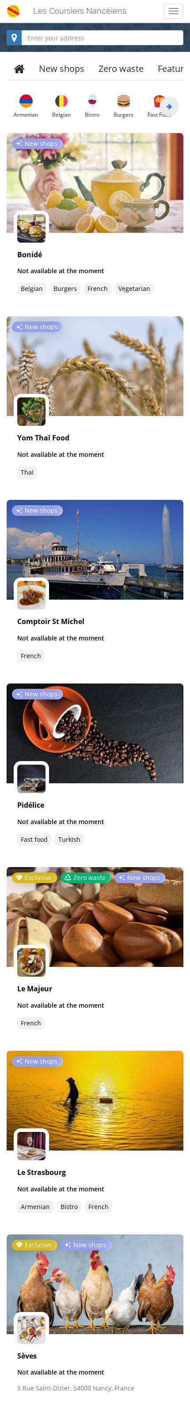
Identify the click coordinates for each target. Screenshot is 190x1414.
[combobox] (95, 37)
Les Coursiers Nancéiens (79, 11)
